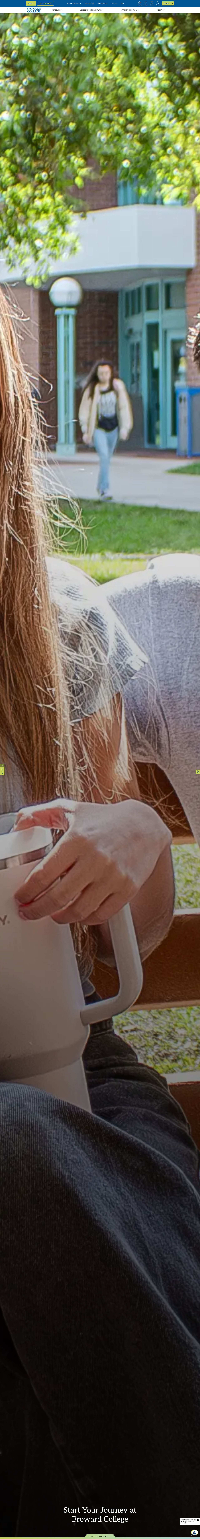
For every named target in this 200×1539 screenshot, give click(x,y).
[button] (198, 772)
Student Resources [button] (129, 10)
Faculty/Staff (103, 3)
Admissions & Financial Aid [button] (90, 10)
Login (166, 3)
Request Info (45, 3)
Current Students (74, 3)
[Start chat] (194, 1532)
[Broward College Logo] (34, 10)
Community (89, 3)
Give (122, 3)
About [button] (159, 10)
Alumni (114, 3)
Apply (30, 3)
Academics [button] (56, 10)
